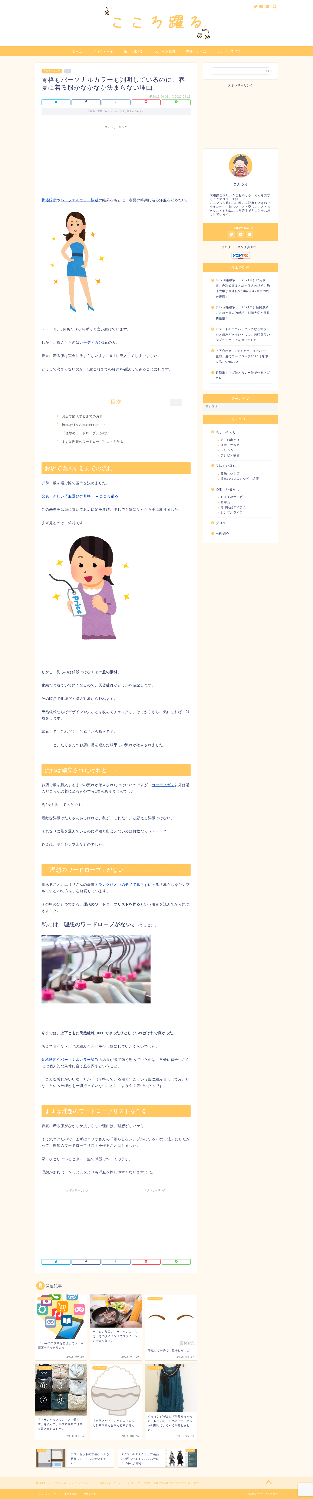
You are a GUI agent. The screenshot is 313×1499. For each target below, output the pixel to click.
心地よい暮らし (228, 489)
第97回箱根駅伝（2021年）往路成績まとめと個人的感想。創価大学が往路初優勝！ (243, 313)
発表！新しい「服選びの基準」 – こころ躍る (80, 496)
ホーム (77, 51)
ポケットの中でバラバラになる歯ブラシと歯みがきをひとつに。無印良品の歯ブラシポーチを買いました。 (243, 335)
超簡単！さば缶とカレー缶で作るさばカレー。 (243, 375)
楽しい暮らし (226, 432)
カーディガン (90, 343)
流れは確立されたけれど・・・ (86, 425)
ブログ (221, 523)
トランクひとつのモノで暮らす (121, 885)
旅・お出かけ (134, 51)
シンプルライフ (229, 51)
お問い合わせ (91, 1494)
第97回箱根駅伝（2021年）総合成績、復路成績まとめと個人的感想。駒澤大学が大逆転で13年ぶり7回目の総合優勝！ (243, 288)
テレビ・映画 (230, 455)
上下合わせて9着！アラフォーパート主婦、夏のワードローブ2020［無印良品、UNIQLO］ (242, 356)
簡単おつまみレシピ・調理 (240, 478)
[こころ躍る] (156, 41)
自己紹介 (222, 533)
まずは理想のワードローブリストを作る (92, 441)
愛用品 (225, 502)
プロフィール (103, 51)
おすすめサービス (233, 497)
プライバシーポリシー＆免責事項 (58, 1494)
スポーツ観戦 (165, 51)
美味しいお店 (196, 51)
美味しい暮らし (228, 466)
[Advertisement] (116, 161)
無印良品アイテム (233, 507)
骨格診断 (49, 200)
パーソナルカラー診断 (79, 200)
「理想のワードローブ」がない (86, 433)
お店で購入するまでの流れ (82, 416)
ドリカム (227, 450)
